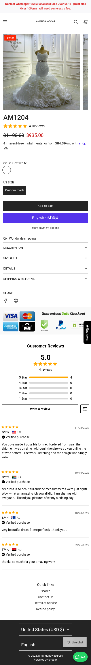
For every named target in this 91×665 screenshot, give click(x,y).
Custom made (14, 190)
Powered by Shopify (45, 659)
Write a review (40, 409)
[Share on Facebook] (5, 301)
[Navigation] (5, 22)
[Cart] (85, 22)
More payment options (45, 227)
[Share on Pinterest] (16, 301)
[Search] (76, 22)
